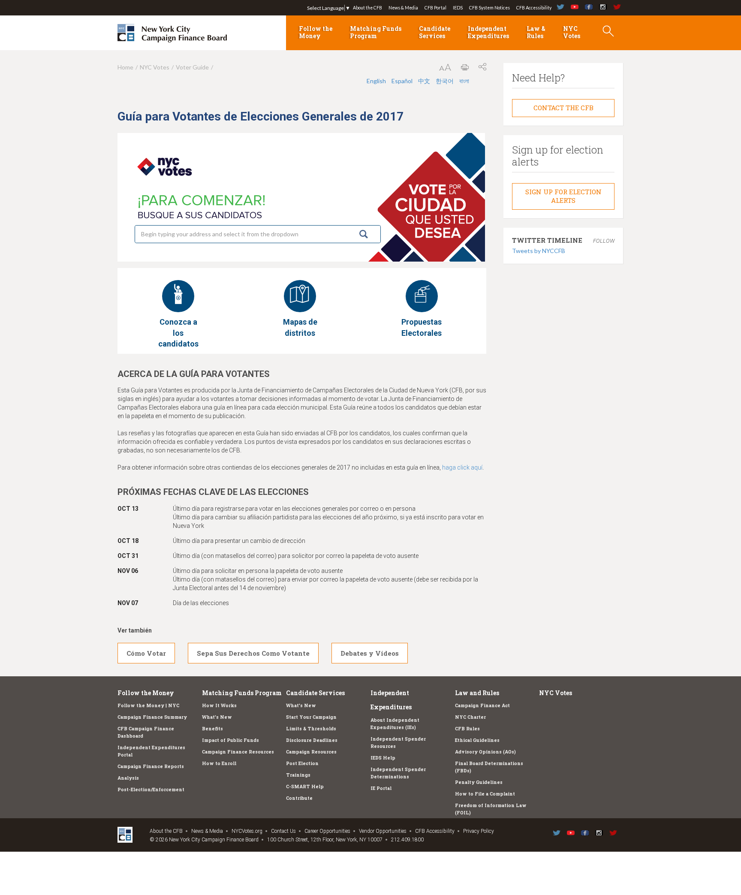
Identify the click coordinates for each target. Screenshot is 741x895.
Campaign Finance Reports (150, 766)
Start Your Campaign (311, 717)
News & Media (403, 7)
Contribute (299, 798)
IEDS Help (382, 758)
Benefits (212, 729)
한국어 (445, 80)
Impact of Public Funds (230, 740)
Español (402, 80)
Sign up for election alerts (563, 196)
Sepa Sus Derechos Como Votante (253, 653)
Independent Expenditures (488, 32)
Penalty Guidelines (479, 782)
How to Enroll (219, 763)
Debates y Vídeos (369, 653)
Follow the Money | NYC (148, 705)
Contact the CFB (563, 107)
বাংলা (464, 80)
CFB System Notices (489, 7)
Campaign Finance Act (482, 705)
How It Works (219, 705)
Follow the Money (315, 32)
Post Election (302, 763)
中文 (424, 80)
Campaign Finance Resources (238, 752)
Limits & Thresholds (311, 729)
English (376, 80)
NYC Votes (571, 32)
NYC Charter (470, 717)
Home (125, 67)
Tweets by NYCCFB (538, 250)
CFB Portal (435, 7)
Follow (603, 241)
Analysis (128, 778)
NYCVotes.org (247, 831)
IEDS (458, 7)
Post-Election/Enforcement (150, 790)
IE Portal (381, 788)
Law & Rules (536, 32)
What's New (217, 717)
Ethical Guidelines (477, 740)
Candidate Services (434, 32)
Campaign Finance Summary (152, 717)
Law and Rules (477, 693)
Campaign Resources (311, 752)
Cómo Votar (146, 653)
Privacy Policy (478, 831)
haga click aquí (462, 467)
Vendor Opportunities (383, 831)
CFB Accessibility (533, 7)
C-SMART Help (305, 787)
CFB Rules (467, 729)
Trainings (298, 775)
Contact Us (283, 831)
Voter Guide (192, 67)
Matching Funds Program (375, 32)
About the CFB (367, 7)
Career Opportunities (327, 831)
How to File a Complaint (485, 794)
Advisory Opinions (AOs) (485, 752)
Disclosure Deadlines (311, 740)
